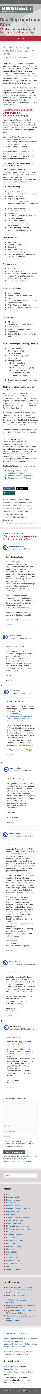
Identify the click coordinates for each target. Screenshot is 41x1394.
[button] (9, 488)
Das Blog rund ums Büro (16, 1333)
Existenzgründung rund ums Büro (19, 1229)
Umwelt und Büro (13, 1261)
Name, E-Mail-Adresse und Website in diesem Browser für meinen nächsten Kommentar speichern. (19, 1143)
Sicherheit (10, 1249)
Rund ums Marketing (14, 1246)
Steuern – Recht (12, 1255)
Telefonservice (8, 514)
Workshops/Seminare (14, 1269)
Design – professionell (14, 1220)
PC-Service (27, 508)
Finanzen (9, 1232)
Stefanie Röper (15, 768)
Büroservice (7, 508)
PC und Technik (12, 1243)
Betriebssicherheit (13, 1197)
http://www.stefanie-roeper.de (17, 946)
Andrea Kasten (15, 961)
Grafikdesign (18, 508)
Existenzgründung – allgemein (17, 1226)
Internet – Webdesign (14, 1240)
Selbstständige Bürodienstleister (15, 511)
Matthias (9, 1305)
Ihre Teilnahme (9, 1367)
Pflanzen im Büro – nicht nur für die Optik (20, 523)
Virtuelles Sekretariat (14, 1264)
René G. (9, 1295)
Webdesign (19, 514)
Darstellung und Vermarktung (17, 1217)
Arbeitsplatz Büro (11, 503)
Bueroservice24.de (16, 546)
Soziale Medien (12, 1252)
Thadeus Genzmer (13, 1316)
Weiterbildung (11, 1266)
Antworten (9, 625)
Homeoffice (10, 1237)
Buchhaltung (11, 1203)
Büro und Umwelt (13, 1206)
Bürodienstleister (25, 503)
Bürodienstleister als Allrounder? (20, 476)
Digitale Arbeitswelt (13, 1223)
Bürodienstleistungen (11, 505)
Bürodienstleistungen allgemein (17, 500)
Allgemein (10, 1194)
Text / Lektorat (12, 1258)
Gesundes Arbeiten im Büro (16, 1235)
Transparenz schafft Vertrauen (19, 478)
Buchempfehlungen (13, 1200)
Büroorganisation (26, 505)
